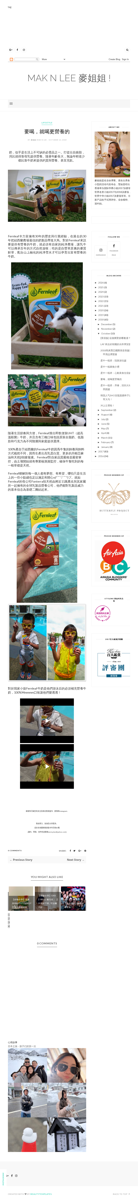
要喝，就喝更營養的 (111, 379)
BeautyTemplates (41, 1194)
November (106, 328)
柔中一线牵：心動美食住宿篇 (115, 372)
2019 (101, 315)
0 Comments (15, 851)
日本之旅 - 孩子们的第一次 (22, 1046)
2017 (101, 451)
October (105, 333)
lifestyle (47, 122)
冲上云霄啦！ (107, 405)
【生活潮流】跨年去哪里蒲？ (74, 905)
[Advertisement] (73, 32)
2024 (101, 291)
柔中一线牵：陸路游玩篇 (113, 360)
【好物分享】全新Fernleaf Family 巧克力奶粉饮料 (21, 903)
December (106, 324)
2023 (101, 296)
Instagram (101, 255)
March (104, 437)
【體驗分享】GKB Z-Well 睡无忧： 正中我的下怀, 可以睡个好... (48, 901)
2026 (101, 282)
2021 (101, 305)
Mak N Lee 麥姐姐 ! (69, 78)
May (103, 428)
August (105, 414)
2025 (101, 287)
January (105, 446)
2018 (101, 319)
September (107, 410)
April (103, 433)
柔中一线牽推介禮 (109, 366)
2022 (101, 301)
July (103, 419)
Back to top (120, 1194)
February (105, 442)
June (103, 423)
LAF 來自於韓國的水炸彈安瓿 (115, 344)
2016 (101, 456)
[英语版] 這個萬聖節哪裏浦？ (115, 338)
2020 (101, 310)
